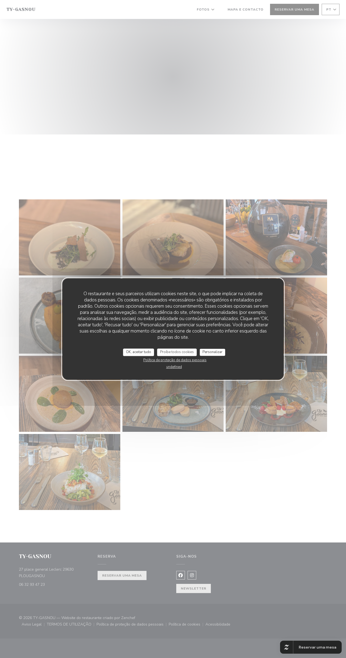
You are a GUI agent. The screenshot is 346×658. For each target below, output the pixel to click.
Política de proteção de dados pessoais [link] (175, 360)
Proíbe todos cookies (177, 352)
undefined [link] (174, 366)
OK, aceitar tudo (138, 352)
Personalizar (212, 352)
